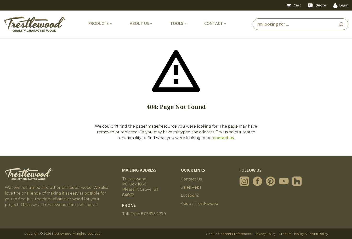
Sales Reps (191, 187)
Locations (190, 195)
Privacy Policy (265, 234)
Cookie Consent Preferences (228, 234)
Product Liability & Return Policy (303, 234)
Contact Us (191, 179)
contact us (223, 138)
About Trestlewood (199, 203)
